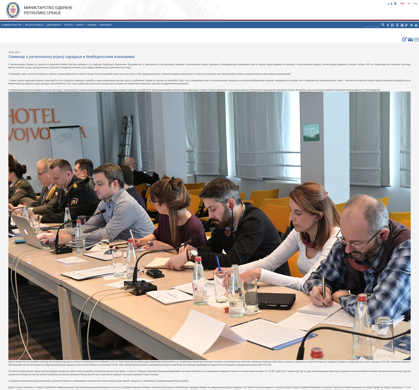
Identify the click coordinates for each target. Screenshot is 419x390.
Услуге (68, 25)
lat (409, 3)
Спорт (80, 25)
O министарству (12, 25)
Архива (91, 25)
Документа (54, 25)
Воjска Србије (34, 25)
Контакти (105, 25)
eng (415, 3)
